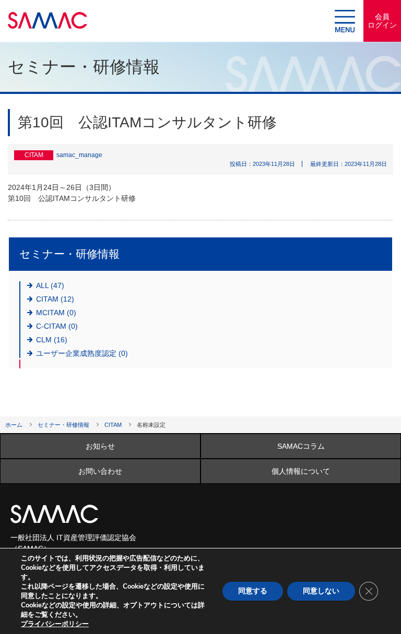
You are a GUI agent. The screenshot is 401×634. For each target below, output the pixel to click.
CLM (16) (51, 340)
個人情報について (301, 471)
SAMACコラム (301, 446)
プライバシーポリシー (55, 624)
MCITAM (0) (56, 312)
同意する (252, 591)
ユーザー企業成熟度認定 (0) (82, 353)
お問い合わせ (100, 471)
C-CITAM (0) (57, 326)
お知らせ (100, 446)
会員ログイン (382, 21)
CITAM (113, 425)
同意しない (321, 591)
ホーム (13, 425)
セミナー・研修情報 (63, 425)
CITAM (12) (55, 299)
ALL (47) (50, 285)
